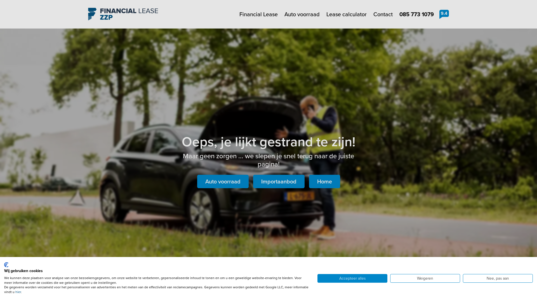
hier (18, 291)
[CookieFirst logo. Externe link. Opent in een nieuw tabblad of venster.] (6, 264)
